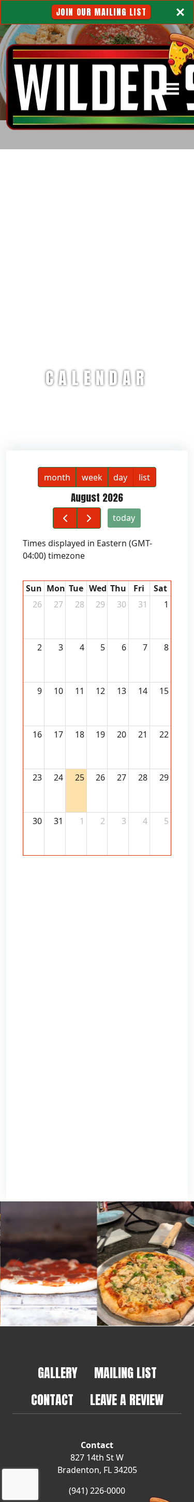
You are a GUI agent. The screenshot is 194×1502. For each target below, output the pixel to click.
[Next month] (89, 518)
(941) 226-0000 (97, 1490)
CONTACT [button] (56, 1399)
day (120, 477)
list (144, 477)
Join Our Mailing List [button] (103, 11)
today (124, 517)
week (92, 477)
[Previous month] (65, 518)
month (57, 477)
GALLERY (58, 1373)
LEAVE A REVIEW (131, 1399)
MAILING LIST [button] (129, 1372)
